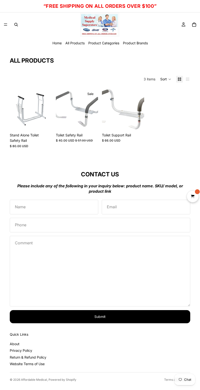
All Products (75, 43)
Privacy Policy (21, 350)
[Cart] (194, 24)
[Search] (16, 24)
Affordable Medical (34, 379)
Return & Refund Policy (28, 357)
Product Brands (135, 43)
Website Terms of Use (27, 364)
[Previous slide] (61, 109)
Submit (100, 316)
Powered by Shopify (62, 379)
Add (48, 123)
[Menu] (5, 24)
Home (57, 43)
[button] (165, 79)
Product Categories (103, 43)
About (15, 344)
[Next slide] (92, 109)
